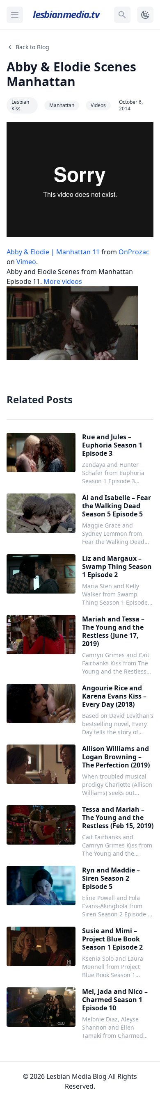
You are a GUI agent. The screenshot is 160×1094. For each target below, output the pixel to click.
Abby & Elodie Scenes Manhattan (71, 74)
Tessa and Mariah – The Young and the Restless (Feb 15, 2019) (117, 817)
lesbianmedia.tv (66, 14)
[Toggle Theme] (145, 15)
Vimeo (26, 261)
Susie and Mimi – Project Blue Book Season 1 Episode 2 (112, 939)
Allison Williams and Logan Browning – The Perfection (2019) (116, 757)
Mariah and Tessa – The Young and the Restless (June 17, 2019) (113, 631)
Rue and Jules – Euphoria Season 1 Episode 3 (112, 445)
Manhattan (61, 105)
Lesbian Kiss (20, 105)
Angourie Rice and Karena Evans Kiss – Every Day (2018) (114, 696)
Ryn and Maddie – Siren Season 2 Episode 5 (111, 878)
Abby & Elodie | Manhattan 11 (53, 251)
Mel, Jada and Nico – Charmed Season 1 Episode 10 (115, 999)
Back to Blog (32, 47)
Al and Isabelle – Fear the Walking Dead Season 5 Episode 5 (116, 505)
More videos (62, 281)
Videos (98, 105)
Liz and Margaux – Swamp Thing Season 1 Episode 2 (117, 566)
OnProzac (134, 251)
